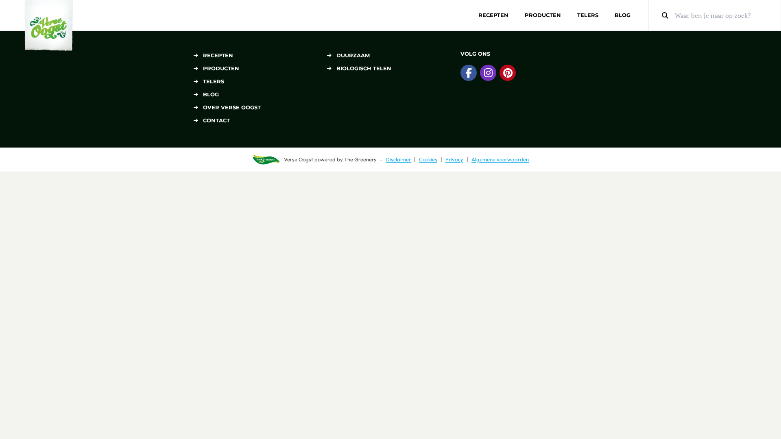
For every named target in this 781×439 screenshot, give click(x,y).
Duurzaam (353, 55)
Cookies (428, 159)
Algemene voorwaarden (500, 159)
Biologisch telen (363, 68)
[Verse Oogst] (48, 25)
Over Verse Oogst (232, 107)
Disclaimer (398, 159)
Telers (587, 15)
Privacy (454, 159)
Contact (216, 120)
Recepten (493, 15)
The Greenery (360, 159)
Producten (543, 15)
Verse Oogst (298, 159)
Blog (622, 15)
